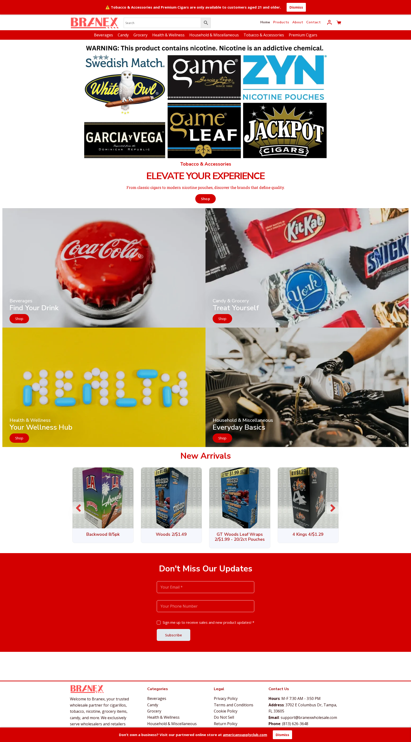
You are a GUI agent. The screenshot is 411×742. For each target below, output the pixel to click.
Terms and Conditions (233, 705)
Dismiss (296, 7)
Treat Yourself (236, 308)
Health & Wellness (168, 35)
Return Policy (225, 723)
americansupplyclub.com (245, 734)
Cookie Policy (225, 711)
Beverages (103, 35)
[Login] (329, 22)
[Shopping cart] (339, 22)
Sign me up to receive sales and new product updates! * (208, 622)
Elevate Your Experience (205, 176)
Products (281, 22)
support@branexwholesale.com (309, 717)
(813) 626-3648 (295, 723)
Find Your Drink (34, 308)
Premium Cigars (303, 35)
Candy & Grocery (231, 301)
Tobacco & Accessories (264, 35)
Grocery (140, 35)
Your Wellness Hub (41, 427)
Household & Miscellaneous (214, 35)
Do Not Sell (224, 717)
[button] (333, 508)
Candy (123, 35)
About (297, 22)
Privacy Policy (226, 698)
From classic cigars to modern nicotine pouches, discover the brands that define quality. (206, 187)
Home (265, 22)
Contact (313, 22)
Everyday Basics (239, 427)
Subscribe (173, 635)
